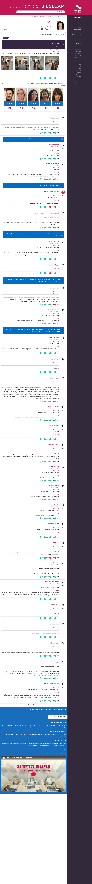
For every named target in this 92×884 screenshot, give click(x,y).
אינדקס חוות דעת (77, 26)
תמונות (79, 27)
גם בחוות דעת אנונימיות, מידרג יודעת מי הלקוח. (48, 185)
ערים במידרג (78, 24)
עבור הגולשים (78, 37)
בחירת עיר (59, 86)
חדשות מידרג (78, 49)
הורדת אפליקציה (77, 22)
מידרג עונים (78, 74)
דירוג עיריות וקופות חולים (75, 83)
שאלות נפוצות (78, 53)
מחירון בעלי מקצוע (77, 29)
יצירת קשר (78, 51)
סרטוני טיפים (78, 76)
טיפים (80, 64)
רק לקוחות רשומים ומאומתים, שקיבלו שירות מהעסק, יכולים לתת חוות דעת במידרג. (39, 139)
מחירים (79, 68)
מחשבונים (79, 70)
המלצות (79, 66)
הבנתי (5, 37)
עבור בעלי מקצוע (77, 38)
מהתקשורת (78, 48)
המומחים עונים (78, 72)
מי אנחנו (79, 46)
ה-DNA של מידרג (77, 57)
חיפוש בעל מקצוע (77, 20)
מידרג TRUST (77, 55)
